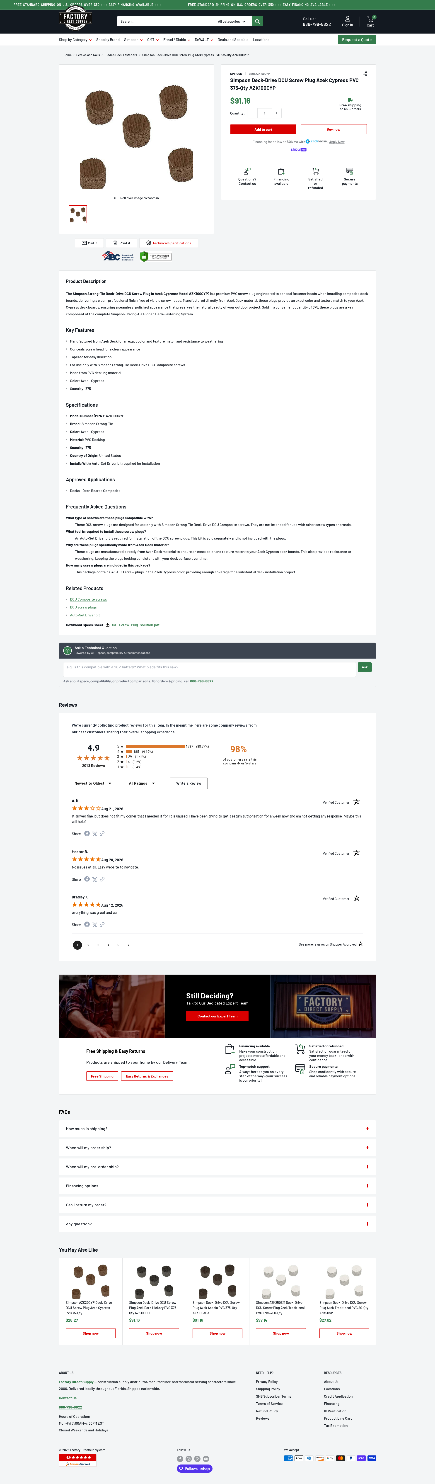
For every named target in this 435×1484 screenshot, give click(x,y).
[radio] (166, 746)
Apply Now (337, 142)
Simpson (131, 39)
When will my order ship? (88, 1147)
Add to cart (263, 129)
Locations (261, 39)
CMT (151, 39)
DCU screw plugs (83, 607)
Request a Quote (357, 39)
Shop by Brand (108, 39)
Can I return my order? (86, 1204)
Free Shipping (102, 1076)
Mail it (92, 243)
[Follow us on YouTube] (206, 1458)
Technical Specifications (171, 243)
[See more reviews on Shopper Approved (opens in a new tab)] (102, 834)
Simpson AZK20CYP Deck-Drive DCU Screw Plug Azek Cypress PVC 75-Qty (89, 1307)
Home (67, 55)
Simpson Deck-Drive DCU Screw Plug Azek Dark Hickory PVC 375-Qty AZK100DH (153, 1307)
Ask (365, 667)
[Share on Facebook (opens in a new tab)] (87, 834)
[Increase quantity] (276, 113)
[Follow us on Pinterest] (197, 1458)
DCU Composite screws (88, 599)
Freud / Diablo (174, 39)
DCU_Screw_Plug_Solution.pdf (135, 625)
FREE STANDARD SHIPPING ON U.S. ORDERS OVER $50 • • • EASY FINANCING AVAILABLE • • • (261, 5)
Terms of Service (269, 1403)
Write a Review (188, 783)
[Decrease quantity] (252, 113)
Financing (332, 1403)
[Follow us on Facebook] (180, 1458)
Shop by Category (73, 39)
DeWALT (202, 39)
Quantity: (237, 113)
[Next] (376, 1302)
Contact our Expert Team (217, 1016)
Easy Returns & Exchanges (147, 1076)
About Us (331, 1381)
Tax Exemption (336, 1425)
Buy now (334, 129)
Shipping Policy (268, 1389)
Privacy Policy (267, 1381)
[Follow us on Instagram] (189, 1458)
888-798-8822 (317, 21)
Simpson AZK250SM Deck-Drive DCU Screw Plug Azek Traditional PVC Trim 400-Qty (280, 1307)
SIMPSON (236, 73)
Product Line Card (338, 1418)
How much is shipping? (86, 1128)
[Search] (257, 21)
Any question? (79, 1223)
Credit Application (338, 1396)
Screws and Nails (88, 55)
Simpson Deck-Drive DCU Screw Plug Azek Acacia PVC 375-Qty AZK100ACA (216, 1307)
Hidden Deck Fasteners (121, 55)
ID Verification (335, 1411)
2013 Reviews (98, 766)
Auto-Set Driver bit (85, 615)
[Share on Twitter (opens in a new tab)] (94, 834)
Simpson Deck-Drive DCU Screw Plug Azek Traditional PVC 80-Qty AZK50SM (343, 1307)
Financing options (82, 1185)
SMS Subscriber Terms (273, 1396)
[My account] (347, 19)
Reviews (262, 1418)
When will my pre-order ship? (92, 1166)
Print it (125, 243)
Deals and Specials (233, 39)
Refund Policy (267, 1411)
